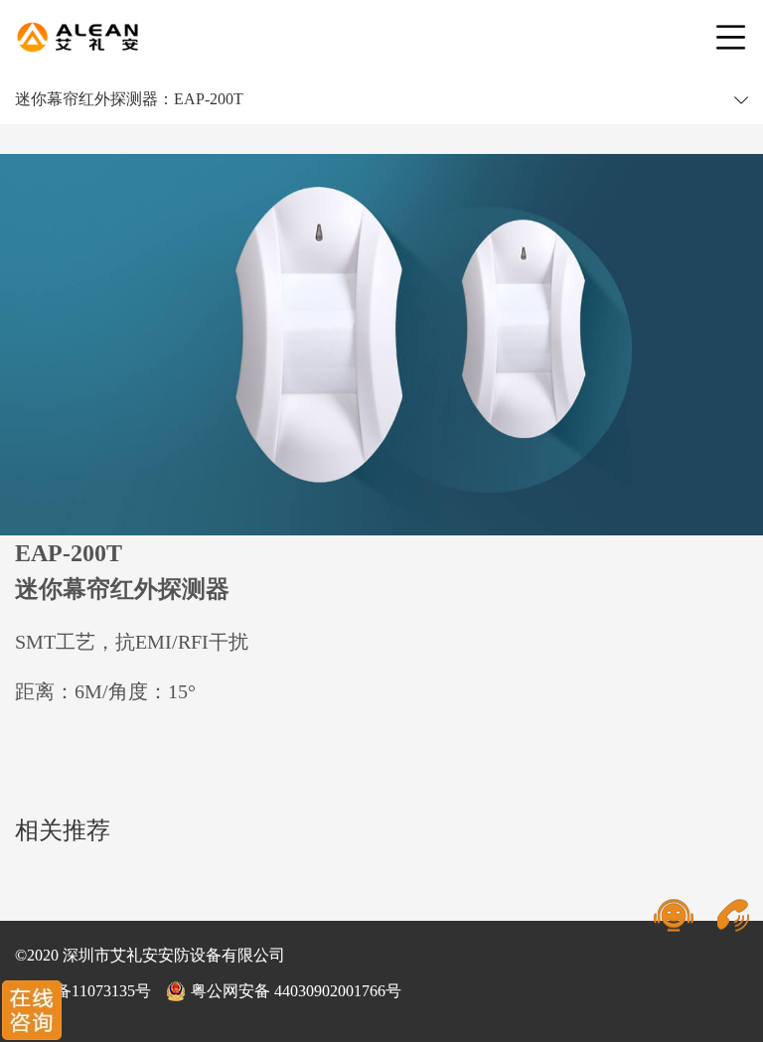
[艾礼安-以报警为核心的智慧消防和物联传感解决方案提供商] (77, 38)
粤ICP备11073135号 (83, 990)
